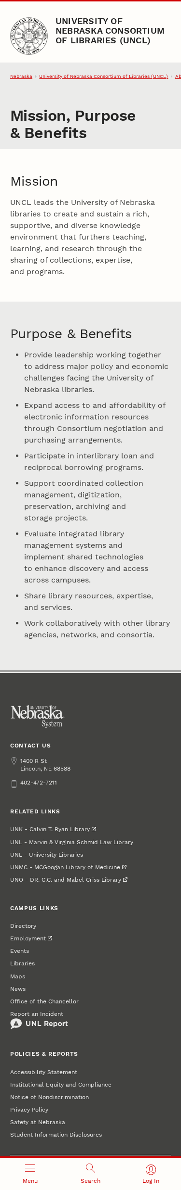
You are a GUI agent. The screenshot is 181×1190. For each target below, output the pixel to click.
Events (19, 951)
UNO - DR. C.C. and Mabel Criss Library (65, 879)
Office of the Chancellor (44, 1001)
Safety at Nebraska (37, 1122)
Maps (17, 976)
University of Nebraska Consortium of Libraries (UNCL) (110, 31)
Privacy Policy (29, 1109)
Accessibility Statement (43, 1072)
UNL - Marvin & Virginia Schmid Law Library (71, 842)
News (18, 989)
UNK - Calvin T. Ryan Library (50, 829)
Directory (23, 926)
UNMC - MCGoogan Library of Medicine (65, 867)
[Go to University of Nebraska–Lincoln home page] (29, 36)
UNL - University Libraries (46, 854)
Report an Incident (36, 1014)
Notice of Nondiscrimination (49, 1097)
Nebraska (21, 76)
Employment (28, 938)
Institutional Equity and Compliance (60, 1084)
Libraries (22, 963)
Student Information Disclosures (56, 1134)
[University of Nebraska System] (38, 716)
